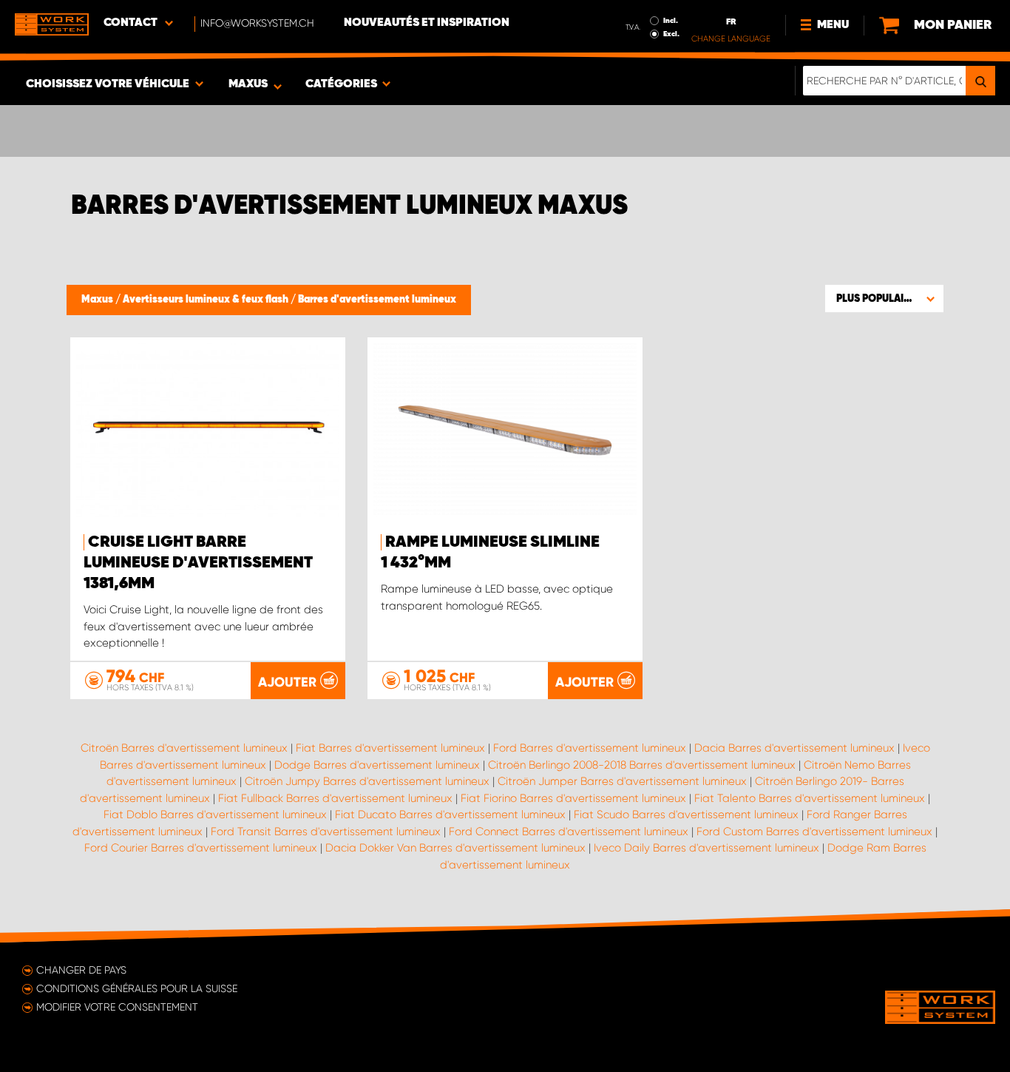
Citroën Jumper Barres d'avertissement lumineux (622, 781)
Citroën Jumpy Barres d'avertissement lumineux (367, 781)
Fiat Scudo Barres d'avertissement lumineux (686, 814)
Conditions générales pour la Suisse (136, 988)
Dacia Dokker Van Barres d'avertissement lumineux (455, 847)
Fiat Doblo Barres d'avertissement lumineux (215, 814)
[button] (884, 298)
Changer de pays (81, 970)
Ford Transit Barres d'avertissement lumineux (326, 831)
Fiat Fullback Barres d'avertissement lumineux (335, 798)
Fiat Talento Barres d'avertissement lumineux (809, 798)
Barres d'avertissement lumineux (377, 299)
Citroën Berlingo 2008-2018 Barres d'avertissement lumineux (642, 765)
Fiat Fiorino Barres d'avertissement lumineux (573, 798)
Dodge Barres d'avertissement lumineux (377, 765)
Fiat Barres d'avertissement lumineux (390, 748)
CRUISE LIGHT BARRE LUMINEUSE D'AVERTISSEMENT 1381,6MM (198, 563)
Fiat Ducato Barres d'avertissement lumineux (450, 814)
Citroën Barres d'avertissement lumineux (184, 748)
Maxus (98, 299)
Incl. (670, 20)
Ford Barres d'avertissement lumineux (589, 748)
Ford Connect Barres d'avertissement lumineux (568, 831)
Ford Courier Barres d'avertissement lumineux (200, 847)
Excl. (671, 34)
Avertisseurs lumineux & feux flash (207, 299)
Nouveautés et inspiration (426, 23)
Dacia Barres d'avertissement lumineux (794, 748)
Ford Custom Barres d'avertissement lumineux (814, 831)
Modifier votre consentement (117, 1007)
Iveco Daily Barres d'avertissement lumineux (706, 847)
